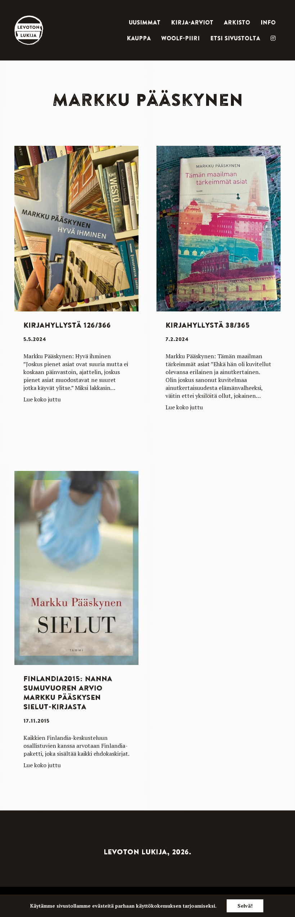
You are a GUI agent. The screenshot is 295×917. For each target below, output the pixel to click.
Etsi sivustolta (235, 38)
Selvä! (245, 905)
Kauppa (139, 38)
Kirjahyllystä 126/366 (67, 325)
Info (268, 22)
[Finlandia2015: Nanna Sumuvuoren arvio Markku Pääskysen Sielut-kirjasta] (76, 567)
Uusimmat (144, 22)
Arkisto (237, 22)
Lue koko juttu (42, 399)
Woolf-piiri (180, 38)
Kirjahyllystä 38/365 (207, 325)
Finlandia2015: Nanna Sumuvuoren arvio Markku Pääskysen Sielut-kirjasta (67, 692)
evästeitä (103, 906)
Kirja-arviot (192, 22)
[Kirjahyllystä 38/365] (218, 228)
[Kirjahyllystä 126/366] (76, 228)
